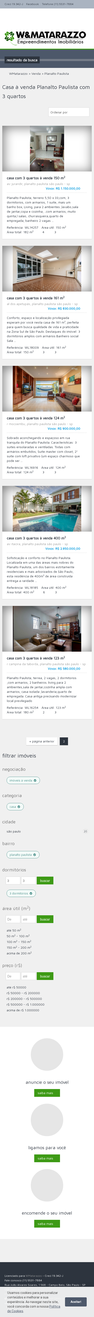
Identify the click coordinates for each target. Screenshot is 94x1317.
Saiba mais (45, 1093)
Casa (13, 806)
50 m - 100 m (18, 936)
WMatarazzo (34, 1275)
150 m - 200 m (19, 947)
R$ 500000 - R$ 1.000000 (25, 1004)
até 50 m (14, 930)
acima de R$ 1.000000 (23, 1010)
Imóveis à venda (21, 780)
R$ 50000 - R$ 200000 (23, 993)
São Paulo (14, 831)
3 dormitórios (19, 893)
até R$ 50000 (16, 987)
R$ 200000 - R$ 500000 (24, 999)
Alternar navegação (9, 24)
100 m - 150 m (19, 942)
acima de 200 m (19, 953)
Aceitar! (75, 1302)
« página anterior (41, 741)
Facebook (32, 4)
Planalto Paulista (21, 855)
